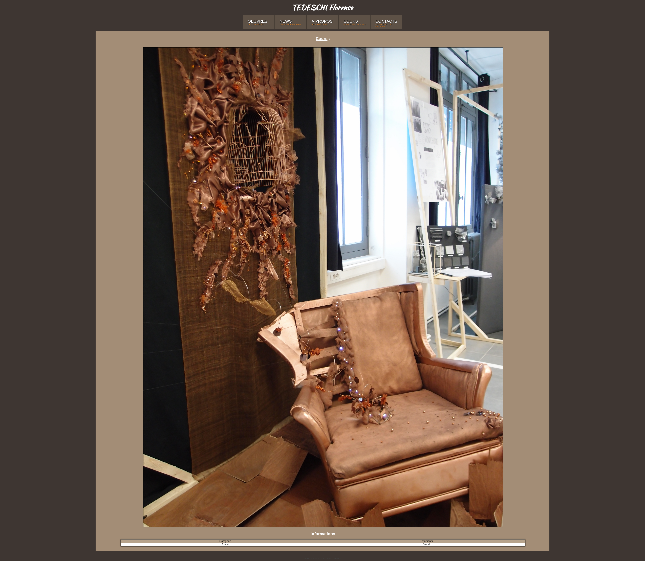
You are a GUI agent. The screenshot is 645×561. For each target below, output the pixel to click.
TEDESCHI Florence (322, 7)
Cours (321, 38)
